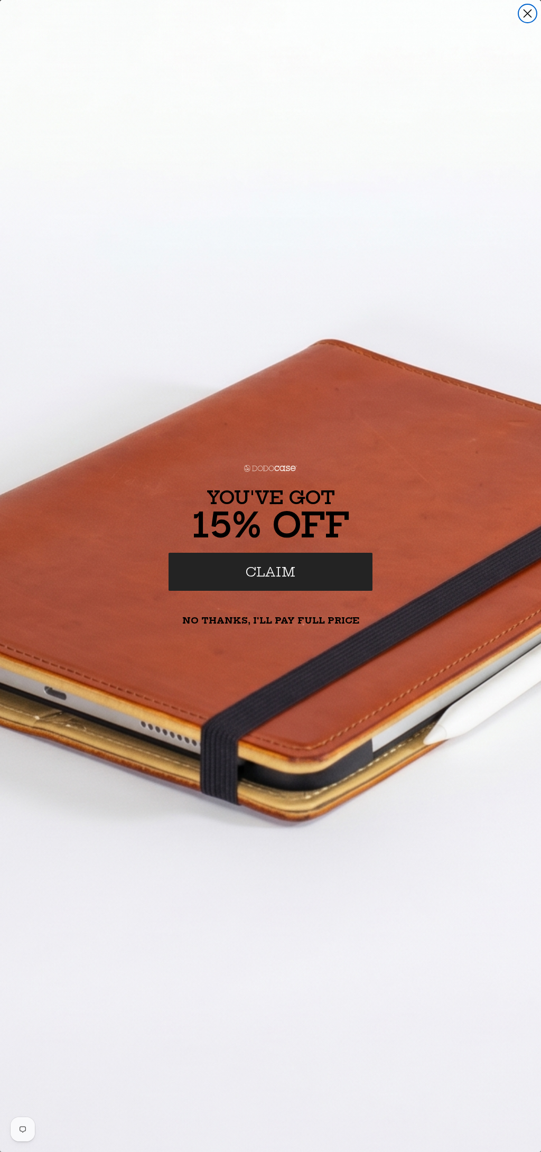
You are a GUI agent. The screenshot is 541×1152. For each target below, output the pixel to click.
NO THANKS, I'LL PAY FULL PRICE (270, 620)
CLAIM (270, 572)
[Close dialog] (527, 13)
